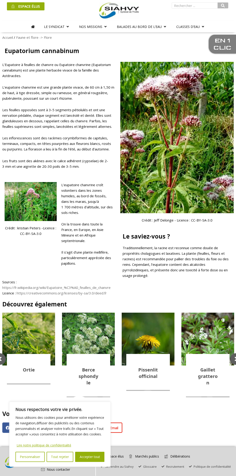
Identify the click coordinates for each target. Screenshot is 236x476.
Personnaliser (30, 457)
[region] (60, 434)
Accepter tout (90, 457)
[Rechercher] (223, 5)
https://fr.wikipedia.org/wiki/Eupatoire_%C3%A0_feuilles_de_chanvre (56, 287)
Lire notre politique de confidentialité (44, 445)
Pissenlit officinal (88, 373)
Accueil (7, 37)
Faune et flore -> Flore (34, 37)
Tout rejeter (60, 457)
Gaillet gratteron (148, 376)
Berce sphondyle (28, 376)
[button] (56, 26)
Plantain (208, 370)
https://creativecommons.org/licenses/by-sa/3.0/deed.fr (62, 293)
